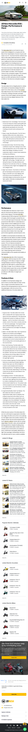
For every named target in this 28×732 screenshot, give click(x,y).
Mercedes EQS (7, 50)
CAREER (18, 727)
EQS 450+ (20, 214)
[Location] (19, 2)
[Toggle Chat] (24, 724)
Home (2, 680)
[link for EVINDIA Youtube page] (17, 725)
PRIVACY (14, 727)
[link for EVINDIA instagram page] (10, 725)
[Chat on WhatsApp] (25, 729)
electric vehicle (9, 421)
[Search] (22, 2)
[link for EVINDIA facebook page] (7, 725)
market (22, 90)
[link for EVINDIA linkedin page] (14, 725)
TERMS (9, 727)
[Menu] (2, 2)
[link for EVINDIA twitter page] (20, 725)
